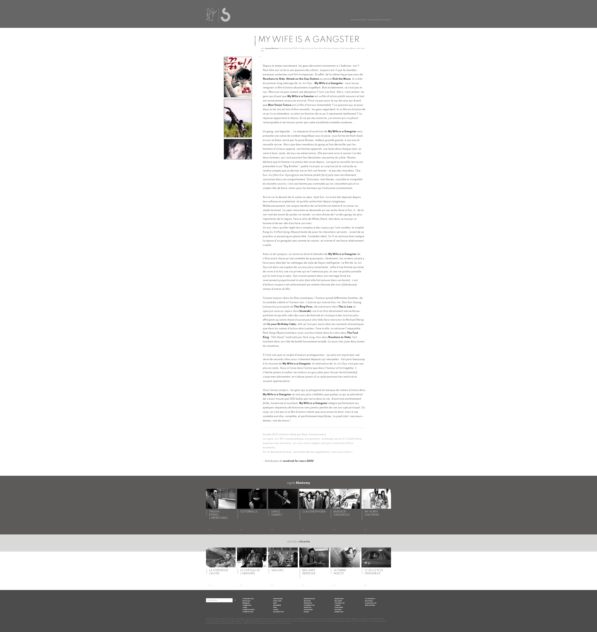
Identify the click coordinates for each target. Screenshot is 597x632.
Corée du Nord (249, 609)
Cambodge (247, 605)
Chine (245, 607)
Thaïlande (338, 607)
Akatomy (303, 483)
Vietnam (337, 609)
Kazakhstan (278, 612)
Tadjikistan (339, 603)
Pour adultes (370, 603)
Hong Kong (278, 598)
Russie (306, 612)
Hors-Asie (277, 601)
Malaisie (307, 601)
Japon (275, 609)
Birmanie (246, 603)
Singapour (338, 598)
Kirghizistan (309, 598)
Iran (275, 607)
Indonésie (277, 605)
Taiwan (337, 605)
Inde (275, 603)
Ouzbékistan (309, 605)
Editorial (369, 601)
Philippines (308, 609)
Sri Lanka (338, 601)
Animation (338, 612)
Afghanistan (248, 598)
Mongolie (308, 603)
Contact (287, 623)
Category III (370, 598)
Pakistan (307, 607)
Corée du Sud (248, 612)
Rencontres (370, 605)
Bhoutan (246, 601)
